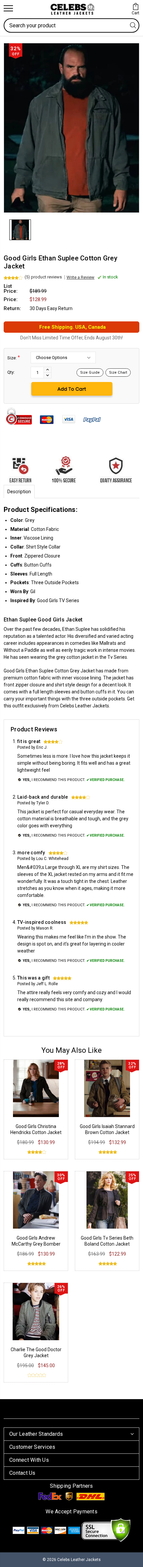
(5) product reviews (43, 276)
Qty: (11, 372)
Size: (13, 357)
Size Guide (90, 372)
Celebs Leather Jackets (84, 705)
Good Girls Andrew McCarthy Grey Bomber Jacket (36, 1244)
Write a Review (80, 277)
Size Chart (118, 372)
